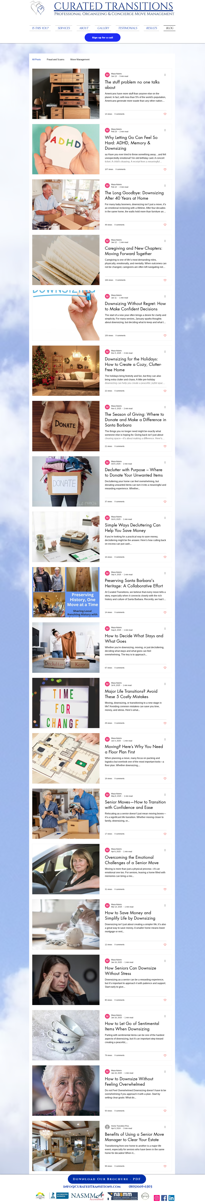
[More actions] (166, 75)
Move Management (79, 59)
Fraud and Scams (55, 59)
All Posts (36, 59)
